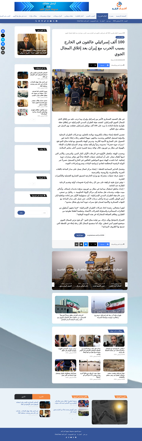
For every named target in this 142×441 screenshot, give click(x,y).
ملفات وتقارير (68, 16)
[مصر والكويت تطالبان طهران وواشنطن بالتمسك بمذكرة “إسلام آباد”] (22, 112)
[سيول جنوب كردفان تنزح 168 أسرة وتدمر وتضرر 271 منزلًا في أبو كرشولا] (89, 365)
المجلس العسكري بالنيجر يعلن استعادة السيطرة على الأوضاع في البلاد (38, 74)
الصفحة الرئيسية (121, 16)
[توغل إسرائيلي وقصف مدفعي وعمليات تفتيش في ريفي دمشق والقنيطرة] (114, 365)
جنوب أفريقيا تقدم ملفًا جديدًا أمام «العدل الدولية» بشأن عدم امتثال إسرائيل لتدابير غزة (89, 270)
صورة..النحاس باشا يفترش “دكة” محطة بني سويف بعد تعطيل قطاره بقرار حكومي (39, 93)
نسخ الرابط (80, 235)
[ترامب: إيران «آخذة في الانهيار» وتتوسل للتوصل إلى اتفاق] (65, 341)
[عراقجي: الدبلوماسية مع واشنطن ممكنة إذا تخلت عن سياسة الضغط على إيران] (114, 341)
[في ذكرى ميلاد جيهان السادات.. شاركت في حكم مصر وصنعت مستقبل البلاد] (22, 84)
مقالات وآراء (33, 16)
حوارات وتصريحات (45, 16)
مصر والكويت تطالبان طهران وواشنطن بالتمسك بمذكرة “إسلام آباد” (39, 112)
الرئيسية (121, 33)
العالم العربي (103, 16)
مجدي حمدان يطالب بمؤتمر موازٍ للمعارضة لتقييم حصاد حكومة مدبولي (39, 102)
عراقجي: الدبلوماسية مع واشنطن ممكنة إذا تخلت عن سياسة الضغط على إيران (115, 350)
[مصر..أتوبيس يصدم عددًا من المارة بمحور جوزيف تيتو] (83, 412)
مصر (112, 16)
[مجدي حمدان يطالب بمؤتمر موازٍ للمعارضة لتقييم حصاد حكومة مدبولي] (22, 103)
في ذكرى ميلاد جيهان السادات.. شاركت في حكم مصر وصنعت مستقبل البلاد (38, 84)
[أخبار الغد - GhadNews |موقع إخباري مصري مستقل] (119, 5)
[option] (90, 270)
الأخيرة (41, 397)
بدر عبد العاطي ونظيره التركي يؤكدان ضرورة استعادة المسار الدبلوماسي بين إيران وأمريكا (32, 50)
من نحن (108, 21)
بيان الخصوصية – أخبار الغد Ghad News (87, 21)
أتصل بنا (102, 21)
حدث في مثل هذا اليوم (20, 16)
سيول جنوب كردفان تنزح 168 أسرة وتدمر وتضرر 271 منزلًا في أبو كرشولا (90, 375)
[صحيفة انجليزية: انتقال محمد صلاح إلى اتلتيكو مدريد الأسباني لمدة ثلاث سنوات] (83, 403)
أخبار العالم (80, 16)
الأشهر (23, 397)
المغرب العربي (90, 16)
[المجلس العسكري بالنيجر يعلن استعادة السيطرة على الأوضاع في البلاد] (22, 75)
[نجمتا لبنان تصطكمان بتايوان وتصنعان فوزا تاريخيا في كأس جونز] (65, 365)
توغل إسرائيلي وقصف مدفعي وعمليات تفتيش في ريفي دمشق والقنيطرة (115, 375)
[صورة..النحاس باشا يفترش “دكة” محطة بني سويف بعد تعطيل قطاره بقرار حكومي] (22, 94)
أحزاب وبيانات (57, 16)
